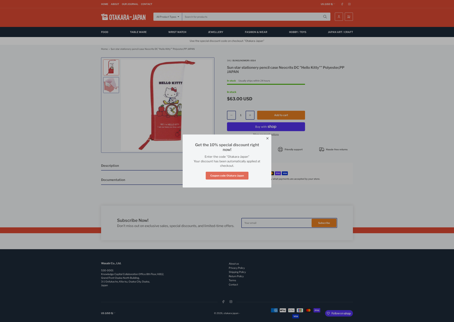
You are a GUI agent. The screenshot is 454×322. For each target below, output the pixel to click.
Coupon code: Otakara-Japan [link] (227, 175)
